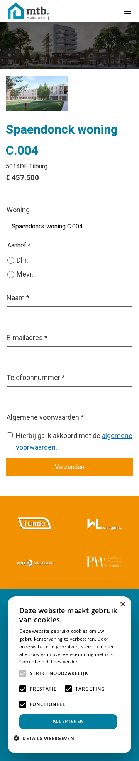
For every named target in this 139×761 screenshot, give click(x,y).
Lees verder (64, 661)
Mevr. (25, 274)
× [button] (122, 605)
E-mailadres (27, 337)
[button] (46, 738)
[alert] (69, 674)
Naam (18, 298)
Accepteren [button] (68, 721)
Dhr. (22, 260)
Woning (18, 210)
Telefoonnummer (36, 377)
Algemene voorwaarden (45, 417)
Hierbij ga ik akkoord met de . (74, 441)
